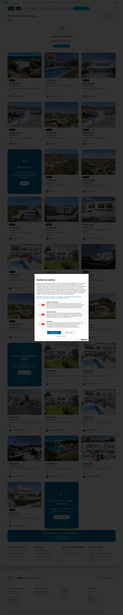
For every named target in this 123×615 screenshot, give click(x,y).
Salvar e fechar (61, 336)
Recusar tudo (69, 332)
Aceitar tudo (54, 332)
